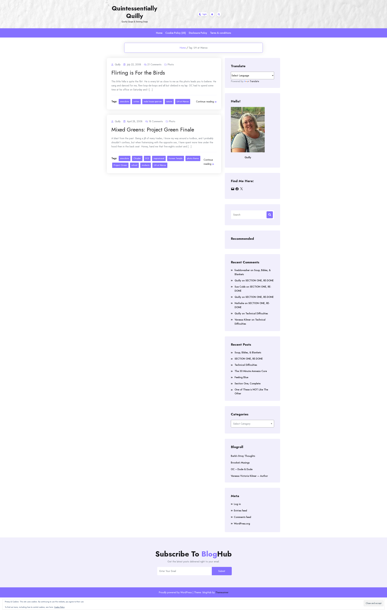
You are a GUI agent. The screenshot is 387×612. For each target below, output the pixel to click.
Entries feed (240, 510)
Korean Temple (175, 158)
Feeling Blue (241, 377)
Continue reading (205, 101)
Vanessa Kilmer (243, 319)
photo (170, 64)
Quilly (238, 280)
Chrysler (137, 158)
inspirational (159, 158)
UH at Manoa (183, 101)
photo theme (193, 158)
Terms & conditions (220, 33)
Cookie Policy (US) (175, 33)
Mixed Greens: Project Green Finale (152, 129)
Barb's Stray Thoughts (243, 456)
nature (169, 101)
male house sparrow (153, 101)
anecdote (124, 101)
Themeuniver (221, 592)
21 (154, 64)
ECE (147, 158)
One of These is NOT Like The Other (251, 391)
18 (156, 121)
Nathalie (239, 303)
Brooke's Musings (240, 462)
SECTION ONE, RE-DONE (260, 280)
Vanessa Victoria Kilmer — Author (249, 476)
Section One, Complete (247, 383)
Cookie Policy (59, 607)
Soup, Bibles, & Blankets (248, 352)
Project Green (120, 165)
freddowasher (242, 270)
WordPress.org (242, 523)
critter (136, 101)
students (145, 165)
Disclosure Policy (198, 33)
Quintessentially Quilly (134, 12)
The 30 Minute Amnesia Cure (251, 371)
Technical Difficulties (257, 313)
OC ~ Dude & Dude (241, 469)
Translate (254, 81)
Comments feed (242, 517)
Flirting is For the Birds (138, 72)
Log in (237, 504)
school (134, 165)
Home (159, 33)
